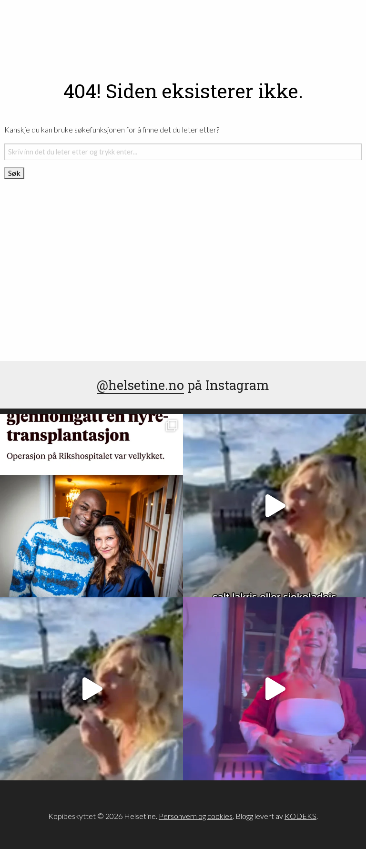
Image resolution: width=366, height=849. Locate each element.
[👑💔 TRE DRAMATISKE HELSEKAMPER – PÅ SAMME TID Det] (91, 505)
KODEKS (300, 815)
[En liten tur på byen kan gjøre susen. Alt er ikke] (274, 688)
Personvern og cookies (196, 815)
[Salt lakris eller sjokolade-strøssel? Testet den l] (274, 505)
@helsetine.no (140, 384)
